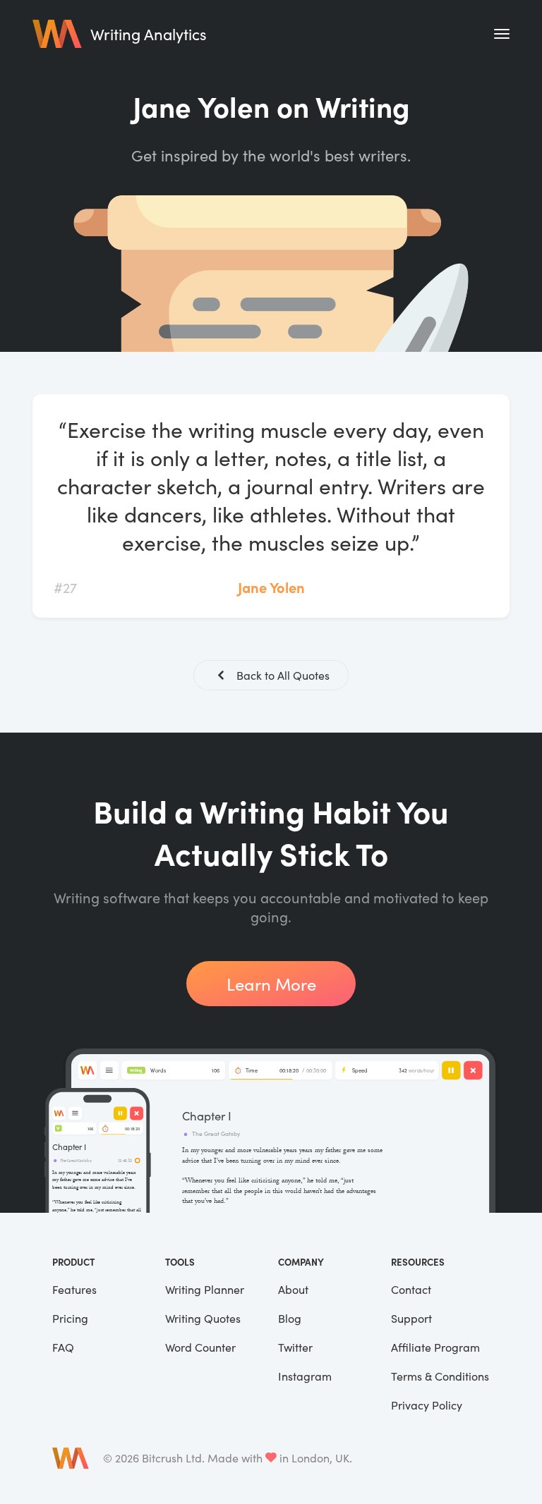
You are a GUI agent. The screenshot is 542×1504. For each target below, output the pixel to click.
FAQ (63, 1347)
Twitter (295, 1347)
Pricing (70, 1318)
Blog (289, 1318)
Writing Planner (204, 1289)
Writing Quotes (203, 1318)
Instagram (305, 1376)
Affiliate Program (435, 1347)
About (293, 1289)
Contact (411, 1289)
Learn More (271, 983)
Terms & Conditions (440, 1376)
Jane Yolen (271, 587)
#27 (65, 587)
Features (74, 1289)
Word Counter (200, 1347)
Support (411, 1318)
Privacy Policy (426, 1405)
